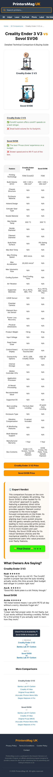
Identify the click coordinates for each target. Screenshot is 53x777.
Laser (17, 17)
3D (3, 17)
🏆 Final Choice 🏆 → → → (27, 548)
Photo (34, 17)
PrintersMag (26, 4)
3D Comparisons (17, 26)
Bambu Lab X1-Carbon (26, 686)
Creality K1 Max (26, 689)
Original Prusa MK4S (26, 692)
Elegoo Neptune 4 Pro (26, 698)
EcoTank (25, 17)
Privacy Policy (11, 746)
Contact (27, 750)
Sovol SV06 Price (26, 473)
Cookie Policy (42, 746)
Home (6, 26)
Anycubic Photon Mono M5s (26, 695)
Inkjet (9, 17)
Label (41, 17)
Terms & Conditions (26, 746)
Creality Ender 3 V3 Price (26, 465)
